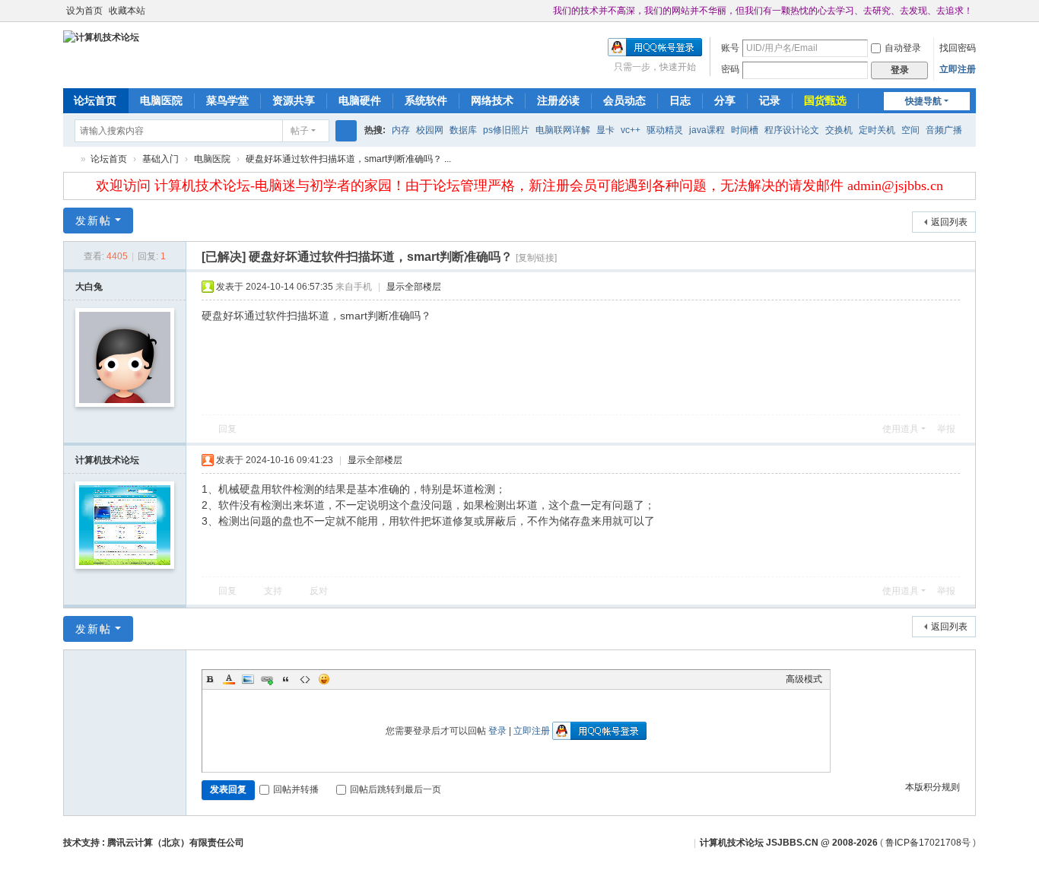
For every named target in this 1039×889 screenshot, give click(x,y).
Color (229, 679)
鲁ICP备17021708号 (928, 842)
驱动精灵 (665, 130)
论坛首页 (95, 100)
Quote (286, 679)
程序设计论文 (791, 130)
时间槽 (744, 130)
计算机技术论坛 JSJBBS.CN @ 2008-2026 (789, 842)
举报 (946, 429)
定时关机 (877, 130)
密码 (730, 69)
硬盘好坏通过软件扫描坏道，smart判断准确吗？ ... (348, 159)
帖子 (300, 130)
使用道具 (900, 429)
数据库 (463, 130)
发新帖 (93, 220)
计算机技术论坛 (69, 159)
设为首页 (84, 10)
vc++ (630, 130)
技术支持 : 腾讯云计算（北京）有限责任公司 (153, 842)
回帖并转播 (296, 789)
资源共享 (293, 100)
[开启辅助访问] (546, 10)
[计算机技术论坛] (101, 36)
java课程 (707, 130)
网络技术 (492, 100)
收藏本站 (127, 10)
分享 (725, 100)
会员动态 (624, 100)
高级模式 (804, 679)
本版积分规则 (932, 787)
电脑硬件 (359, 100)
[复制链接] (536, 257)
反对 (319, 591)
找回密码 (957, 48)
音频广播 (944, 130)
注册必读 (558, 100)
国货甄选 (825, 100)
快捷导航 (923, 101)
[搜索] (346, 130)
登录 (497, 730)
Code (305, 679)
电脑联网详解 (562, 130)
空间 (910, 130)
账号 (730, 48)
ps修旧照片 (506, 130)
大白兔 (89, 286)
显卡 (605, 130)
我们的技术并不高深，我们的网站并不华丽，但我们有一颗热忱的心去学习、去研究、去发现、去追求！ (763, 10)
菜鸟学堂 (227, 100)
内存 (401, 130)
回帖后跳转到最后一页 (395, 789)
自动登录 (903, 48)
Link (267, 679)
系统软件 (426, 100)
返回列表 (949, 222)
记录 (769, 100)
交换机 (839, 130)
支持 (273, 591)
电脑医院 (161, 100)
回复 (227, 429)
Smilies (324, 679)
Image (248, 679)
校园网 (429, 130)
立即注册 (957, 69)
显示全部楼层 (413, 286)
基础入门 (160, 159)
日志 (680, 100)
